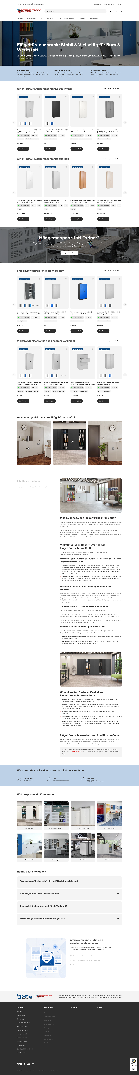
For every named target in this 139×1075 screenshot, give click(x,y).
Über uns (47, 1011)
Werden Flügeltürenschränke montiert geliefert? (43, 918)
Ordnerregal (21, 1018)
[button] (83, 18)
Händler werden (49, 1022)
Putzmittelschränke (23, 1030)
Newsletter (47, 1041)
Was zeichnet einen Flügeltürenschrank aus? (32, 485)
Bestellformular (109, 4)
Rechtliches (74, 1007)
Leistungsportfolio (50, 1015)
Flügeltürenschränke (23, 1022)
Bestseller (20, 1007)
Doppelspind (21, 1045)
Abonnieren (107, 968)
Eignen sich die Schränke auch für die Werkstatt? (43, 906)
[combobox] (76, 11)
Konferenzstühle (22, 1033)
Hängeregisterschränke (69, 253)
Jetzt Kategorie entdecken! (111, 88)
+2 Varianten (35, 305)
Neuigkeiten (47, 1018)
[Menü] (136, 1059)
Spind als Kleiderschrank (25, 1048)
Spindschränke (22, 1052)
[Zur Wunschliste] (116, 11)
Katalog (46, 1026)
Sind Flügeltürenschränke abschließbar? (39, 893)
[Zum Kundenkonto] (111, 11)
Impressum (73, 1011)
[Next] (125, 122)
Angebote (20, 18)
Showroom (97, 4)
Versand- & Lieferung (77, 1022)
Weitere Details (77, 751)
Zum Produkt (23, 149)
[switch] (133, 1069)
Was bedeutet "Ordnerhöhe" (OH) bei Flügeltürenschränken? (49, 881)
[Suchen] (103, 11)
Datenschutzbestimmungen (77, 974)
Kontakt (119, 4)
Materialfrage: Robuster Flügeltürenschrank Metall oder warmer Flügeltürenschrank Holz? (33, 499)
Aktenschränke (22, 1041)
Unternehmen (48, 1007)
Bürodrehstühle (22, 1037)
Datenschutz (74, 1015)
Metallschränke (22, 1026)
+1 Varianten (62, 375)
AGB (71, 1019)
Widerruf (74, 1026)
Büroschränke (21, 1015)
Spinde (19, 1011)
